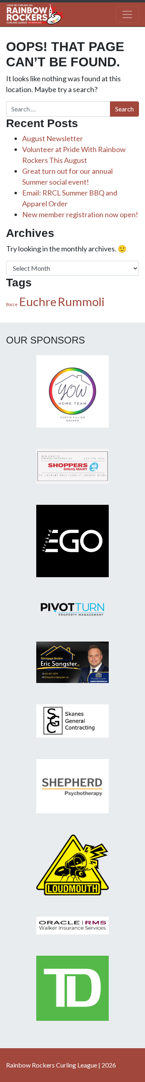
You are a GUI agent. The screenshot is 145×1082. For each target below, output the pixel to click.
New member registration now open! (80, 214)
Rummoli (81, 301)
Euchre (37, 301)
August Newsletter (52, 138)
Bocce (12, 304)
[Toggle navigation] (127, 14)
